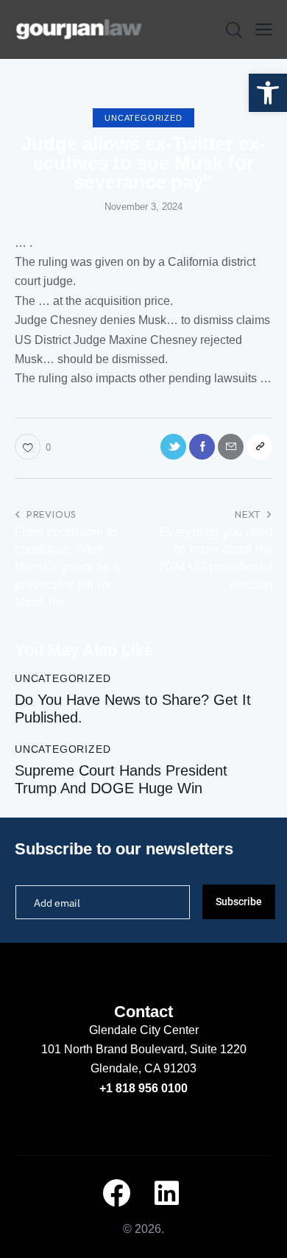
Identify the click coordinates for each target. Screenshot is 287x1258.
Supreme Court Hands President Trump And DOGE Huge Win (121, 779)
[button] (268, 93)
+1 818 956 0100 (143, 1088)
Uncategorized (143, 117)
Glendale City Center (144, 1030)
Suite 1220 (218, 1049)
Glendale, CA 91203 (143, 1068)
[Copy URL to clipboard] (259, 447)
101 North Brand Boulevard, (115, 1049)
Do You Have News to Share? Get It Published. (133, 708)
